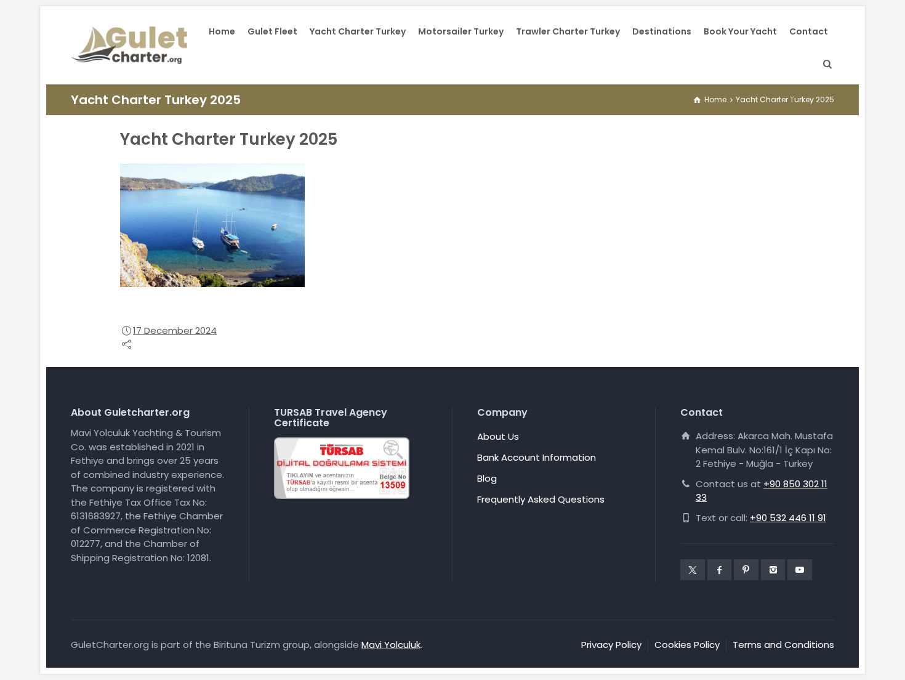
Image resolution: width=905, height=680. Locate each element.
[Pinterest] (746, 569)
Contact (808, 31)
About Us (498, 436)
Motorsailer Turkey (461, 31)
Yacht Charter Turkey (358, 31)
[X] (692, 569)
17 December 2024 (175, 330)
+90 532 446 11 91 (788, 517)
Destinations (661, 31)
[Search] (824, 64)
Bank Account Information (536, 457)
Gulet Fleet (272, 31)
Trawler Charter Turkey (568, 31)
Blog (487, 478)
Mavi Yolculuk (390, 644)
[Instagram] (773, 569)
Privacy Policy (611, 644)
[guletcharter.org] (129, 45)
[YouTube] (799, 569)
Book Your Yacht (740, 31)
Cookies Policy (687, 644)
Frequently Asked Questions (541, 499)
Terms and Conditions (783, 644)
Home (222, 31)
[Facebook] (719, 569)
